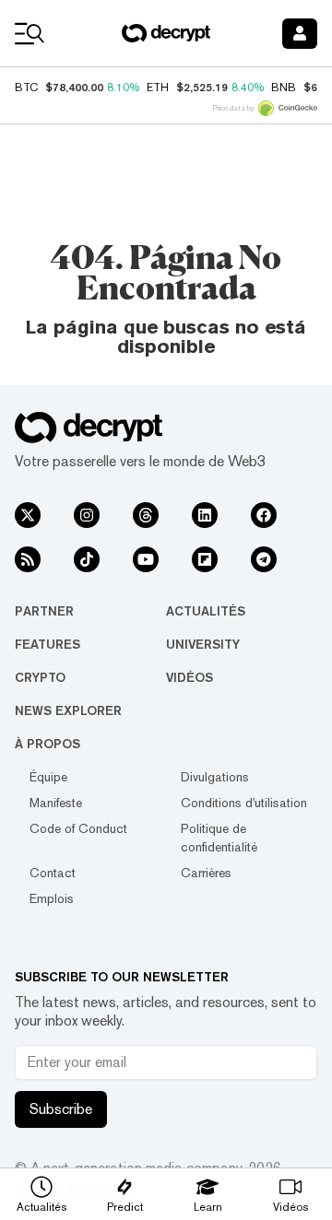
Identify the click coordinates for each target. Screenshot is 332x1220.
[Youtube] (146, 559)
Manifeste (56, 802)
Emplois (52, 898)
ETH (158, 87)
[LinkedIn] (205, 515)
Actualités (205, 611)
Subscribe (61, 1109)
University (203, 644)
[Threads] (146, 515)
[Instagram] (87, 515)
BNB (283, 87)
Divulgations (215, 776)
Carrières (206, 872)
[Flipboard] (205, 559)
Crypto (40, 677)
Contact (53, 872)
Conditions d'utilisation (244, 802)
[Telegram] (264, 559)
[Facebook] (264, 515)
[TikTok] (87, 559)
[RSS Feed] (28, 559)
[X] (28, 515)
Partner (44, 611)
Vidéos (189, 677)
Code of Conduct (78, 828)
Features (47, 644)
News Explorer (68, 710)
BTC (26, 87)
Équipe (48, 776)
